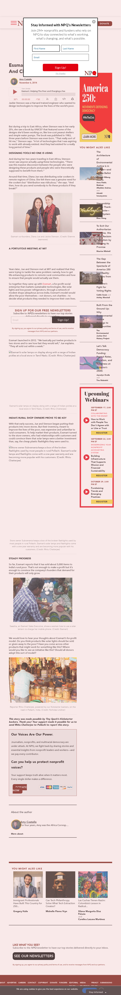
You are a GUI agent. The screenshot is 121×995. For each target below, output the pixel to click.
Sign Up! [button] (60, 67)
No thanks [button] (61, 73)
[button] (94, 21)
